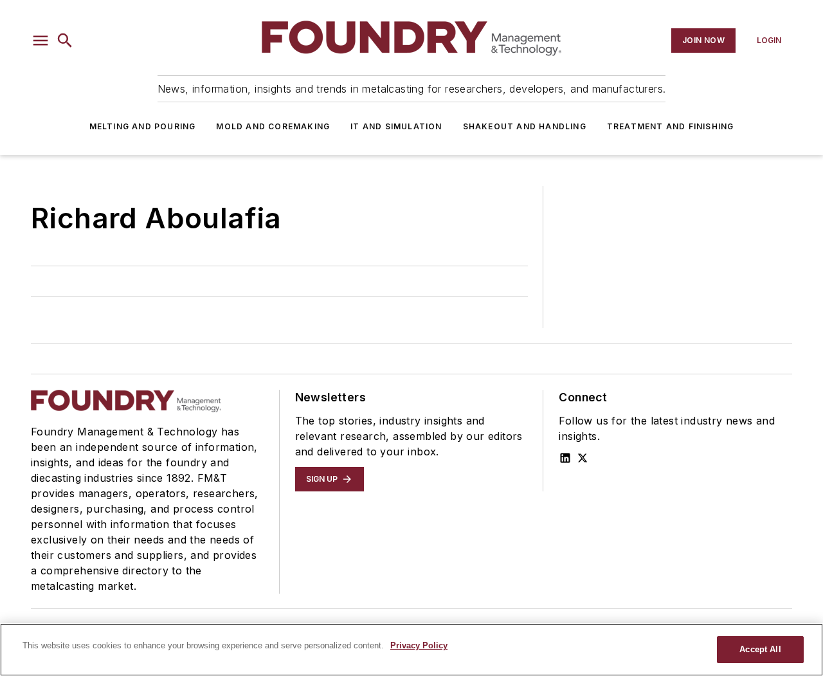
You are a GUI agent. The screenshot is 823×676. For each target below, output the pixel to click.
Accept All (760, 649)
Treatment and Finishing (670, 126)
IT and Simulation (396, 126)
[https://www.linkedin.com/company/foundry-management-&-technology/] (565, 458)
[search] (65, 40)
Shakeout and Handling (524, 126)
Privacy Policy (419, 645)
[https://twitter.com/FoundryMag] (582, 458)
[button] (40, 40)
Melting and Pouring (142, 126)
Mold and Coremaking (273, 126)
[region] (411, 649)
